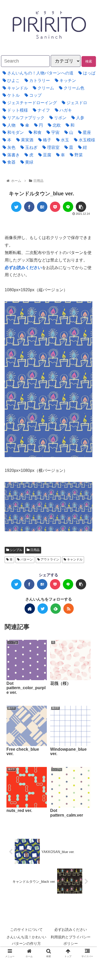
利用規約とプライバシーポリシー (71, 940)
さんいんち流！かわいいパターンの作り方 (26, 940)
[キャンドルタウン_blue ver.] (42, 207)
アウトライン (49, 559)
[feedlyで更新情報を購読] (55, 608)
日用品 (34, 550)
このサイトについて (26, 929)
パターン (26, 559)
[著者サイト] (30, 608)
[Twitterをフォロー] (43, 608)
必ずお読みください (70, 929)
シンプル (15, 550)
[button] (80, 624)
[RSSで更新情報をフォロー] (68, 608)
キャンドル (74, 559)
